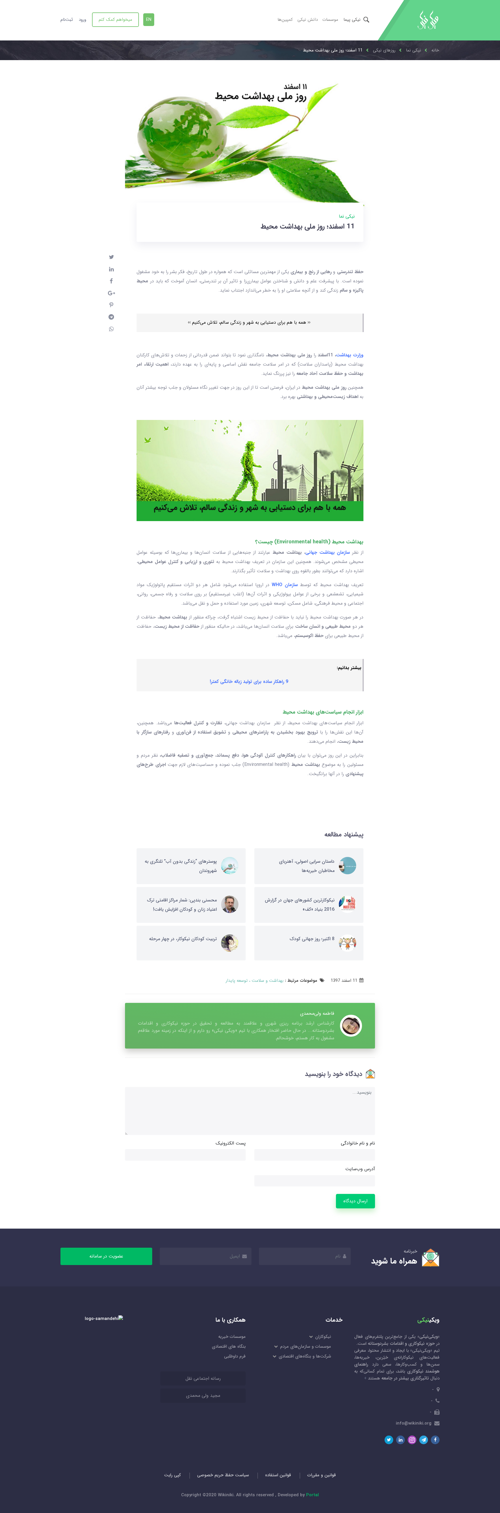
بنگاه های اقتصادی (229, 1346)
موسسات (330, 19)
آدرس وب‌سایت (360, 1169)
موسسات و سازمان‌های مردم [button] (305, 1346)
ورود (82, 19)
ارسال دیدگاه (355, 1201)
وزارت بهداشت (349, 355)
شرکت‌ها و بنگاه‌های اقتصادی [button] (304, 1356)
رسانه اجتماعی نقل (203, 1378)
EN (148, 19)
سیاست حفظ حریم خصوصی (223, 1475)
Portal (312, 1495)
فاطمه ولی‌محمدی (317, 1013)
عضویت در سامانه (106, 1256)
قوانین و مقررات (321, 1475)
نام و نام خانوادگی (358, 1143)
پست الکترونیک (231, 1143)
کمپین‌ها (285, 19)
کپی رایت (172, 1475)
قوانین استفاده (278, 1475)
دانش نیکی (307, 19)
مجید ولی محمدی (203, 1395)
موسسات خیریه (232, 1336)
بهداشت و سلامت (267, 980)
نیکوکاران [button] (322, 1336)
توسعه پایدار (237, 980)
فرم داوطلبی (235, 1356)
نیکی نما (347, 216)
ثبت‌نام (66, 19)
